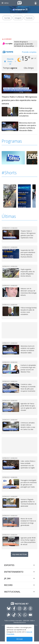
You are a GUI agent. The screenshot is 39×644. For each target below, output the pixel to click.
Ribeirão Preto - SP (10, 61)
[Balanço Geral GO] (13, 157)
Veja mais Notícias (19, 554)
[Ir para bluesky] (8, 608)
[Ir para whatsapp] (25, 615)
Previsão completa (29, 52)
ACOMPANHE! (8, 39)
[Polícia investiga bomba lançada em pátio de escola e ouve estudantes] (10, 112)
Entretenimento (13, 571)
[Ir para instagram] (19, 608)
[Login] (35, 3)
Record (8, 585)
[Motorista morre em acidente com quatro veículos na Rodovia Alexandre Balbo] (10, 127)
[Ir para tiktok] (14, 615)
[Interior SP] (19, 9)
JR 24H (7, 578)
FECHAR (19, 639)
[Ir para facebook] (14, 608)
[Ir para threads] (30, 608)
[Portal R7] (19, 3)
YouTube (7, 18)
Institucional (12, 591)
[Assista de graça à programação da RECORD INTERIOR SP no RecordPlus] (7, 43)
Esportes (9, 565)
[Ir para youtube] (30, 615)
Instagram (18, 18)
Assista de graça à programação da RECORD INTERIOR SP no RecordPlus (24, 44)
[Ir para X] (19, 615)
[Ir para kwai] (25, 608)
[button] (36, 196)
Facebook (29, 18)
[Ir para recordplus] (8, 615)
